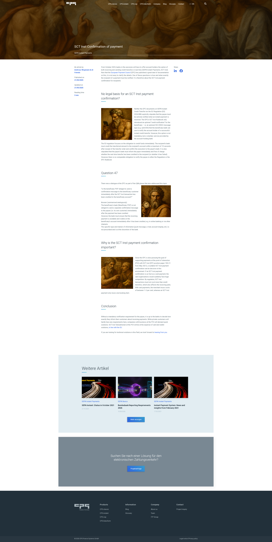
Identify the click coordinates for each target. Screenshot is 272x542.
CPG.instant (104, 513)
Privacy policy (193, 538)
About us (154, 509)
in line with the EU (115, 327)
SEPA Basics (123, 401)
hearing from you (161, 332)
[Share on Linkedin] (175, 71)
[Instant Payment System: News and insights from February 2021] (171, 387)
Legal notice (184, 538)
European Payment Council (121, 73)
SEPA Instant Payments (90, 401)
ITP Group (154, 517)
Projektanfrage (136, 469)
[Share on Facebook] (181, 71)
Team (153, 513)
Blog (127, 509)
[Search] (204, 4)
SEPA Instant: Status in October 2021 (98, 405)
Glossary (128, 513)
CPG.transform (105, 521)
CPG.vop (103, 517)
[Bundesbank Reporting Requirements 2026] (135, 387)
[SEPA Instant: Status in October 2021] (99, 387)
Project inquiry (181, 509)
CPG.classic (104, 509)
